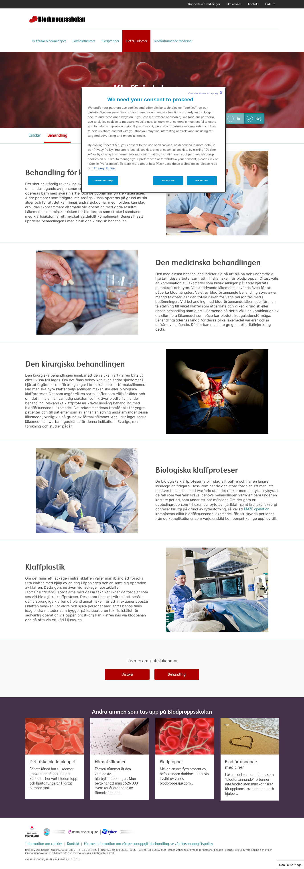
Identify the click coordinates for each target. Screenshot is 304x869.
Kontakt (253, 4)
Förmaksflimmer (84, 41)
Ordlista (270, 4)
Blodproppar (110, 41)
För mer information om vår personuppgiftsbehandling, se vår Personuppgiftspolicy (148, 843)
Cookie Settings (290, 865)
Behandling (57, 135)
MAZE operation (256, 509)
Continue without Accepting (205, 92)
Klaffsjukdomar (136, 41)
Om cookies (234, 4)
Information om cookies (44, 843)
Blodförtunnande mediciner (173, 41)
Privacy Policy (104, 168)
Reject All (201, 180)
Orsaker (34, 135)
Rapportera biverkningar (204, 4)
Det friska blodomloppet (49, 41)
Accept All (168, 180)
